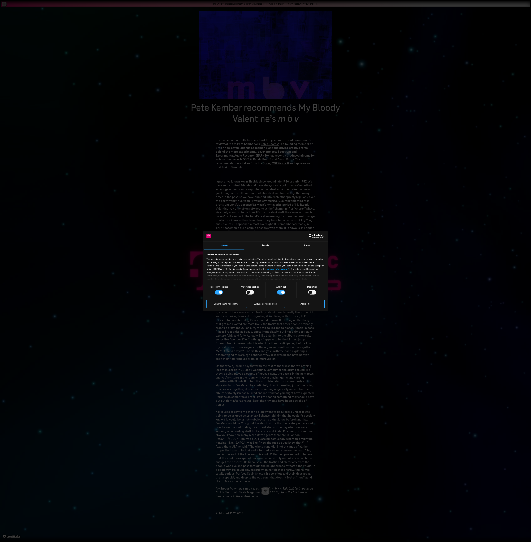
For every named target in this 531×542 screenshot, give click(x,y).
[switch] (250, 292)
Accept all (305, 304)
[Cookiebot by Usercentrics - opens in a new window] (312, 236)
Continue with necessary (226, 304)
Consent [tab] (224, 245)
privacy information (277, 269)
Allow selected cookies (265, 304)
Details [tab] (265, 245)
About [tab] (307, 245)
